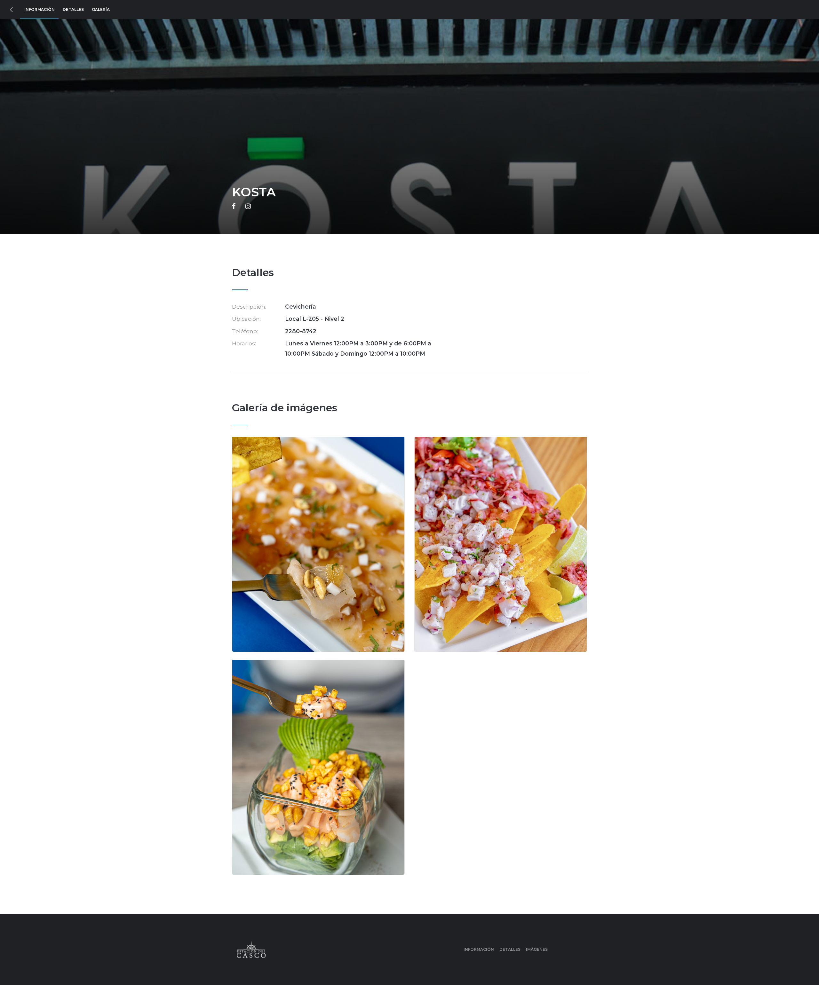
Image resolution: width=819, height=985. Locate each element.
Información (39, 9)
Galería (101, 9)
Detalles (73, 9)
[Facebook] (233, 206)
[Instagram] (248, 206)
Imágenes (537, 949)
